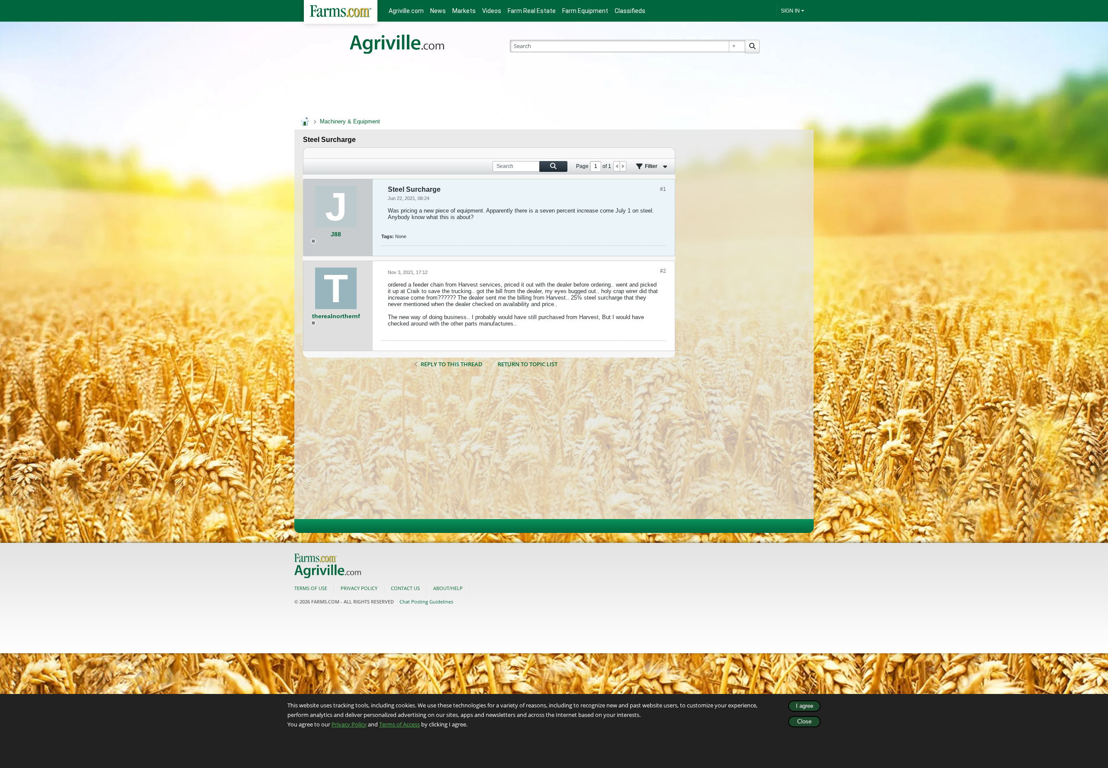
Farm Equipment (585, 10)
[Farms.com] (340, 12)
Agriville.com (406, 10)
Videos (491, 10)
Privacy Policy (349, 724)
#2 (663, 271)
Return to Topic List (527, 364)
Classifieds (630, 10)
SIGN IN (790, 11)
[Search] (752, 46)
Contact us (405, 588)
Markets (464, 10)
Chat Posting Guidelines (426, 601)
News (438, 10)
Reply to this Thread (452, 364)
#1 (663, 189)
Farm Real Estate (532, 10)
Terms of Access (399, 724)
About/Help (448, 588)
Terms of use (310, 588)
